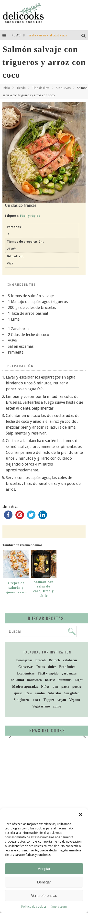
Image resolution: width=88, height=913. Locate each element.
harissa (50, 680)
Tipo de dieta (41, 88)
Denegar (44, 882)
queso (18, 693)
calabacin (70, 660)
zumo (57, 706)
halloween (34, 680)
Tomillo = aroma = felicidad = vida (47, 35)
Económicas (25, 673)
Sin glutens (22, 700)
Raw (28, 693)
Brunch (54, 660)
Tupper (49, 700)
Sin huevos (63, 88)
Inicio (6, 88)
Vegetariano (41, 706)
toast (36, 700)
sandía (40, 693)
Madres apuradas (25, 686)
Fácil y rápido (30, 215)
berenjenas (24, 660)
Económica (67, 667)
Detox (40, 667)
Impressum (59, 906)
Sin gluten (71, 693)
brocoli (40, 660)
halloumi (17, 680)
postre (76, 686)
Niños (45, 686)
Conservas (25, 667)
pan (55, 686)
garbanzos (69, 673)
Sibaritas (54, 693)
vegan (61, 700)
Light (79, 680)
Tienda (21, 88)
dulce (52, 667)
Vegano (74, 700)
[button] (80, 814)
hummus (64, 680)
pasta (65, 686)
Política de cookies (33, 906)
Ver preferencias (44, 895)
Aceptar (44, 869)
